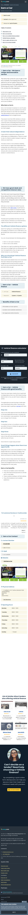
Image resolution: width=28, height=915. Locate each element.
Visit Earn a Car (8, 561)
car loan (18, 406)
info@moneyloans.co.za (8, 852)
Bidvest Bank (7, 732)
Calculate (15, 374)
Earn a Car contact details (9, 42)
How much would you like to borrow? (10, 352)
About (2, 899)
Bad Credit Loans (5, 870)
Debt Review (4, 882)
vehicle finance (5, 115)
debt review (13, 208)
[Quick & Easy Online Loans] (5, 1)
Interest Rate (4, 359)
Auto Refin (21, 732)
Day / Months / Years (20, 365)
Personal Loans (4, 866)
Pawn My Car (4, 877)
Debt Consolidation (5, 880)
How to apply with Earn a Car (10, 40)
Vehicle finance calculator (9, 38)
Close (24, 901)
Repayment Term (4, 365)
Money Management (6, 884)
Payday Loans (4, 873)
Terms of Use (4, 901)
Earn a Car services (7, 33)
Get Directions (7, 599)
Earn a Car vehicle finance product (11, 36)
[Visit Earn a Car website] (14, 573)
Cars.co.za (7, 711)
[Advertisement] (14, 169)
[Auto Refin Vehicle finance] (21, 726)
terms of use (14, 379)
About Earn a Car (7, 31)
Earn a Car (6, 65)
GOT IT (14, 912)
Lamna (21, 711)
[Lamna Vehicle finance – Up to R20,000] (21, 705)
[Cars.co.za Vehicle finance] (7, 705)
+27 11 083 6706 (6, 854)
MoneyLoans (3, 897)
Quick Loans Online (5, 868)
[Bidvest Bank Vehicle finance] (7, 726)
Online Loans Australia (7, 891)
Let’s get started (15, 789)
